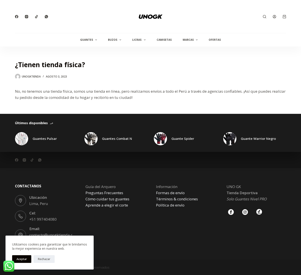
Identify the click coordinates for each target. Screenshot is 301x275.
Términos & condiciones (177, 198)
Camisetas (164, 40)
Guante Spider (182, 138)
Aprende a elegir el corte (106, 205)
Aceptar (22, 259)
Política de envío (170, 205)
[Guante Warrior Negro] (229, 138)
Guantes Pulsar (45, 138)
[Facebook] (16, 16)
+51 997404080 (43, 219)
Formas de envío (170, 192)
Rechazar (44, 259)
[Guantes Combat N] (91, 138)
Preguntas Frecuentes (104, 192)
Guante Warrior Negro (258, 138)
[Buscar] (264, 16)
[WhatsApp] (46, 16)
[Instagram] (26, 16)
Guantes (86, 40)
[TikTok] (36, 16)
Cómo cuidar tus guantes (107, 198)
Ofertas (215, 40)
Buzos (112, 40)
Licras (136, 40)
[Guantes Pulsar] (21, 138)
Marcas (188, 40)
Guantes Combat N (117, 138)
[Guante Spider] (160, 138)
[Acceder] (274, 16)
